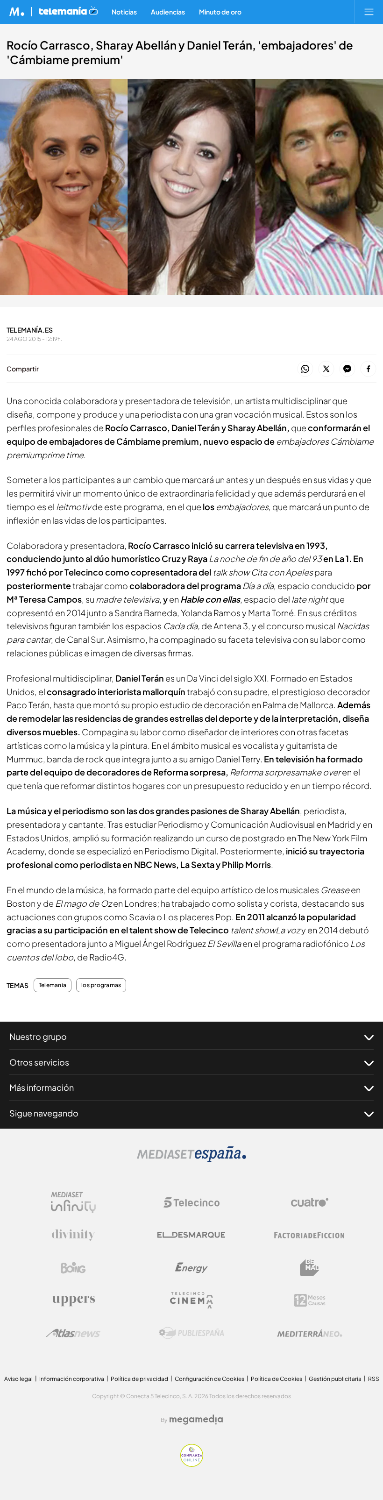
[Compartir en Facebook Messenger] (347, 369)
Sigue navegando (43, 1113)
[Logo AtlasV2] (73, 1333)
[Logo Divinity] (73, 1235)
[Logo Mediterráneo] (309, 1333)
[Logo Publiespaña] (191, 1333)
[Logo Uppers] (73, 1300)
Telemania (52, 985)
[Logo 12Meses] (310, 1300)
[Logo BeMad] (309, 1268)
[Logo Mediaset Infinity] (73, 1202)
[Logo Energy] (191, 1268)
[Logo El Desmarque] (191, 1235)
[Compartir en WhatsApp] (305, 369)
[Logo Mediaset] (191, 1159)
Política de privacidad (139, 1378)
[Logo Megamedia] (196, 1419)
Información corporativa (71, 1378)
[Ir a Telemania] (68, 11)
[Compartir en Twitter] (326, 369)
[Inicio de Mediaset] (17, 11)
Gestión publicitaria (335, 1378)
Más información (41, 1087)
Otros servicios (39, 1062)
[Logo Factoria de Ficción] (309, 1235)
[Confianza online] (191, 1464)
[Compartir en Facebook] (368, 369)
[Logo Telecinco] (191, 1202)
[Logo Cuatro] (309, 1202)
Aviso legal (18, 1378)
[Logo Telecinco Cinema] (191, 1300)
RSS (373, 1378)
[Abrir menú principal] (369, 11)
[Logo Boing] (73, 1268)
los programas (101, 985)
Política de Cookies (276, 1378)
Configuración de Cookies (209, 1378)
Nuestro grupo (38, 1036)
